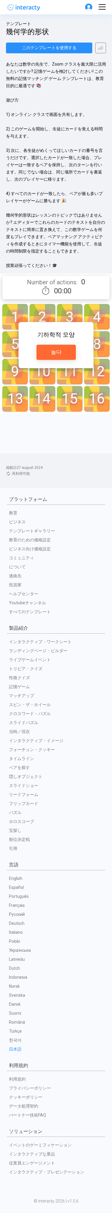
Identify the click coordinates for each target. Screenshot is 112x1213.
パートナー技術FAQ (27, 1115)
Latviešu (17, 959)
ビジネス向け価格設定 (30, 548)
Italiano (16, 932)
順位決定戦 (19, 839)
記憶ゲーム (19, 686)
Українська (20, 950)
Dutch (14, 968)
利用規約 (17, 1079)
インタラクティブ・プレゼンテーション (46, 1172)
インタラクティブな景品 (32, 1154)
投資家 (15, 584)
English (15, 878)
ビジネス (17, 521)
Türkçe (15, 1031)
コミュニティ (21, 557)
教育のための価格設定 (30, 539)
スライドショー (23, 785)
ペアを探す (19, 767)
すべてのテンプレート (30, 611)
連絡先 (15, 575)
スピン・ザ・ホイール (30, 704)
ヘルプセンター (23, 593)
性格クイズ (19, 677)
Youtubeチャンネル (27, 602)
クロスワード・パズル (30, 713)
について (17, 566)
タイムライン (21, 758)
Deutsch (16, 923)
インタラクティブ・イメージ (36, 740)
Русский (17, 914)
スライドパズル (23, 722)
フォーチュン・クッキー (32, 749)
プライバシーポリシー (30, 1088)
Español (16, 887)
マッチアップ (21, 695)
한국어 (15, 1040)
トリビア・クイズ (25, 668)
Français (17, 905)
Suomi (15, 1013)
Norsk (14, 986)
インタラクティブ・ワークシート (40, 641)
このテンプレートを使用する (49, 47)
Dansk (15, 1004)
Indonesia (18, 977)
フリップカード (23, 803)
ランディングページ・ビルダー (38, 650)
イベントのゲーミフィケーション (40, 1145)
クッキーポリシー (25, 1097)
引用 (13, 848)
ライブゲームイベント (30, 659)
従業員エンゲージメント (32, 1163)
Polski (14, 941)
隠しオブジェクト (25, 776)
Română (17, 1022)
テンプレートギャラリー (32, 530)
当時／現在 (19, 731)
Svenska (17, 995)
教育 (13, 512)
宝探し (15, 830)
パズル (15, 812)
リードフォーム (23, 794)
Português (19, 896)
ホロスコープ (21, 821)
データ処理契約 (23, 1106)
